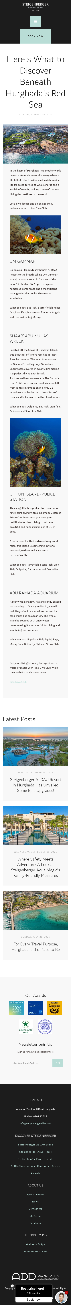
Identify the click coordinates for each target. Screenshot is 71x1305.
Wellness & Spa (35, 1244)
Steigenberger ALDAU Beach (35, 1145)
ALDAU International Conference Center (35, 1166)
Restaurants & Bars (35, 1252)
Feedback (35, 1223)
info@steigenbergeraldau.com (35, 1123)
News (35, 1202)
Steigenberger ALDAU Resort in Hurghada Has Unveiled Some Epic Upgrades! (35, 785)
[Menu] (35, 21)
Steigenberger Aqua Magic (35, 1152)
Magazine (35, 1216)
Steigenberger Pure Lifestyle (35, 1159)
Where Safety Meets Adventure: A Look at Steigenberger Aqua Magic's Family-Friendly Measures (35, 867)
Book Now (35, 36)
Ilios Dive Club (18, 682)
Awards (35, 1173)
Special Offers (35, 1195)
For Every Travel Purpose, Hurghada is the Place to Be (35, 947)
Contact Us (35, 1209)
